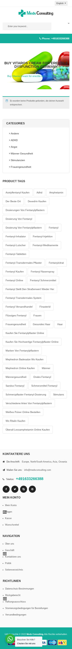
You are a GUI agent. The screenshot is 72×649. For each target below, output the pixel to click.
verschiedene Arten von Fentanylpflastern (29, 403)
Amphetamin (56, 192)
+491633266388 (60, 38)
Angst (14, 146)
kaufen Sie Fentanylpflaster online (25, 333)
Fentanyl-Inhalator (16, 236)
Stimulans (58, 394)
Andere (15, 133)
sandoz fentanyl (15, 385)
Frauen (37, 315)
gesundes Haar (41, 324)
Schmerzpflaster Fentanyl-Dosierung (26, 394)
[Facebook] (6, 489)
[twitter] (14, 489)
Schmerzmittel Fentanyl (44, 385)
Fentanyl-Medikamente (45, 245)
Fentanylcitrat (56, 262)
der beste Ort (13, 201)
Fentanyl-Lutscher (16, 245)
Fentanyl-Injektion (43, 236)
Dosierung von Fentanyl (19, 218)
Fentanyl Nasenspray (42, 271)
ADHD (14, 140)
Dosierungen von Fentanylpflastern (25, 210)
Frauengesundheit (21, 166)
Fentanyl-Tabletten (16, 254)
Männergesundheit (16, 377)
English (60, 3)
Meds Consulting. (35, 634)
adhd (39, 192)
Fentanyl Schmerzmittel (43, 280)
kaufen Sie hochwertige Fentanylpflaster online (32, 341)
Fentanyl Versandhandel (19, 306)
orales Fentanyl (42, 377)
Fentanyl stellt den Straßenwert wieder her (30, 289)
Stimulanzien (18, 160)
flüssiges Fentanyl (16, 315)
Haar (60, 324)
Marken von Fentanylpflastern (22, 350)
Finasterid (45, 306)
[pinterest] (32, 489)
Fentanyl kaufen (15, 271)
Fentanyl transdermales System (23, 297)
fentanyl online (14, 280)
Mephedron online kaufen (20, 368)
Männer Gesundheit (22, 153)
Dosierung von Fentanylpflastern (24, 227)
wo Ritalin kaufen (15, 420)
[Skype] (23, 489)
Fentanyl (53, 227)
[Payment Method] (42, 642)
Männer (46, 368)
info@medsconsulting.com (37, 470)
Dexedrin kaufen (37, 201)
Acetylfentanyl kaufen (18, 192)
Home (33, 72)
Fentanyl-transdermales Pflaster (24, 262)
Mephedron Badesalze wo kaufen (25, 359)
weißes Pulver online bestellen (23, 412)
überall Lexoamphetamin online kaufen (28, 429)
